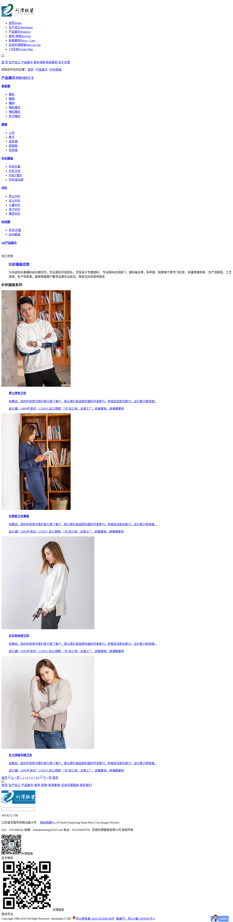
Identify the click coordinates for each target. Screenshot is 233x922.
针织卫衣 (14, 170)
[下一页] (46, 777)
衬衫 (4, 187)
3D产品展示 (9, 242)
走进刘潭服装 (25, 44)
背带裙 (13, 150)
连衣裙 (13, 141)
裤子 (12, 137)
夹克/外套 (15, 230)
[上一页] (14, 777)
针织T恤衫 (15, 175)
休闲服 (5, 221)
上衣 (12, 132)
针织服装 (56, 69)
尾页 (55, 777)
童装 (4, 124)
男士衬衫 (14, 196)
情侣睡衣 (14, 111)
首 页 (4, 62)
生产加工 (21, 27)
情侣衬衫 (14, 213)
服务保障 (39, 62)
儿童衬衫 (14, 205)
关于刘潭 (64, 62)
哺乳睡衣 (14, 107)
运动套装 (14, 234)
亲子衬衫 (14, 209)
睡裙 (12, 98)
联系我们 (86, 785)
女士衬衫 (14, 200)
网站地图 (46, 822)
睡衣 (12, 94)
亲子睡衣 (14, 116)
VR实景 (21, 49)
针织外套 (14, 166)
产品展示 (19, 31)
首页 (15, 23)
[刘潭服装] (17, 14)
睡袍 (12, 103)
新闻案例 (22, 40)
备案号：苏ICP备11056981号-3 (135, 918)
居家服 (5, 86)
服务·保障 (20, 36)
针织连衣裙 (16, 179)
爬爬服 (13, 145)
